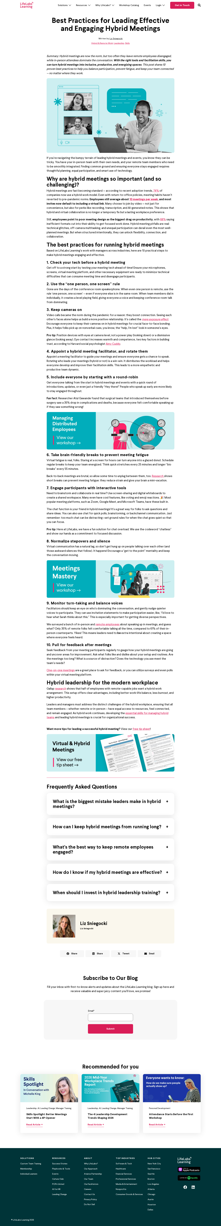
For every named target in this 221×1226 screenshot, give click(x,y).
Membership (26, 1168)
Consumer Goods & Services (129, 1194)
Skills (127, 43)
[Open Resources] (89, 5)
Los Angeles (153, 1184)
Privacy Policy (90, 1199)
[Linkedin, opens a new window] (193, 1187)
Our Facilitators (91, 1184)
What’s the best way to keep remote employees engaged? (103, 849)
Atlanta (151, 1189)
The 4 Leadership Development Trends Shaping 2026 (107, 1115)
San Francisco (154, 1168)
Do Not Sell (89, 1204)
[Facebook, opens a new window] (185, 1187)
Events (55, 1173)
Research (158, 476)
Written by (110, 38)
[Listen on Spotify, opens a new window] (189, 1178)
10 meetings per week (143, 199)
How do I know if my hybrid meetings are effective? (107, 872)
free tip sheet (141, 729)
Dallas (150, 1209)
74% (156, 191)
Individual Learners (28, 1173)
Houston (152, 1204)
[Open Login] (163, 5)
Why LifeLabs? (91, 1163)
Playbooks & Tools (61, 1168)
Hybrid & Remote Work (102, 43)
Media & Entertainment (126, 1184)
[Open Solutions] (70, 5)
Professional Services (126, 1179)
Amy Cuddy (113, 344)
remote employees (107, 624)
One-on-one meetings (61, 670)
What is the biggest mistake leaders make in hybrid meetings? (107, 804)
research (60, 688)
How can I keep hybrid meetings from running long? (107, 826)
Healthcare (121, 1168)
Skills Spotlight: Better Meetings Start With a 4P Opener (46, 1115)
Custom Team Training (30, 1163)
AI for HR (56, 1189)
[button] (72, 953)
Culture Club (58, 1179)
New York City (154, 1163)
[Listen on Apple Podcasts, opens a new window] (189, 1169)
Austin (151, 1199)
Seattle (151, 1173)
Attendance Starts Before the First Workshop (171, 1115)
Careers (87, 1189)
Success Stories (59, 1163)
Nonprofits (121, 1189)
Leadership (119, 43)
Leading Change (59, 1194)
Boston (151, 1179)
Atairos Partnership (93, 1173)
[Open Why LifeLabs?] (113, 5)
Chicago (151, 1194)
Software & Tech (124, 1163)
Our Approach (90, 1168)
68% (163, 219)
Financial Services (124, 1173)
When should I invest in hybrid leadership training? (106, 892)
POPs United (58, 1184)
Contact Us (89, 1194)
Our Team (88, 1179)
